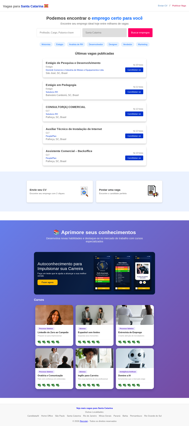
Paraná (117, 416)
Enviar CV (162, 5)
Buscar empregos (140, 32)
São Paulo (60, 416)
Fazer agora (47, 282)
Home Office (47, 416)
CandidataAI (33, 416)
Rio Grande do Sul (153, 416)
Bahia (125, 416)
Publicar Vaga (179, 5)
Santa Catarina (74, 416)
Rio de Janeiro (90, 416)
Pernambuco (136, 416)
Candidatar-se (134, 70)
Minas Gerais (105, 416)
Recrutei (84, 421)
